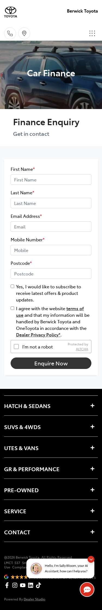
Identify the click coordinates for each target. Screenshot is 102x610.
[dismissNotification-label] (91, 559)
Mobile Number (28, 239)
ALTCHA (82, 349)
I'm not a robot (37, 347)
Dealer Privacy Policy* (38, 335)
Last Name (22, 192)
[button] (92, 33)
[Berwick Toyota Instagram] (16, 585)
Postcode (21, 263)
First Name (23, 169)
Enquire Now (51, 363)
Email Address (26, 216)
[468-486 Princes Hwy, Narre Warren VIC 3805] (24, 33)
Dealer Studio (34, 599)
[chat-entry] (87, 589)
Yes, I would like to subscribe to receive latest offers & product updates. (48, 293)
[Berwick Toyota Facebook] (8, 585)
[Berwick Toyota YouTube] (24, 585)
